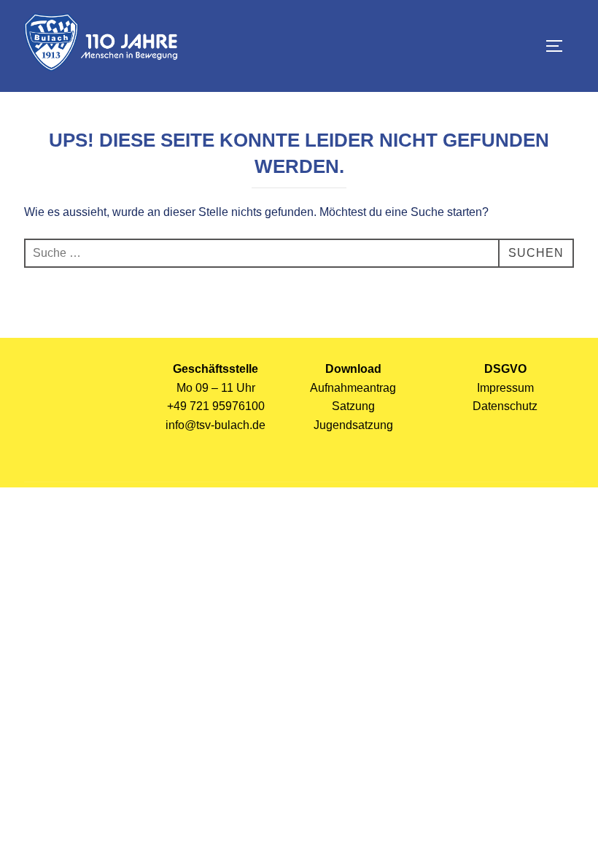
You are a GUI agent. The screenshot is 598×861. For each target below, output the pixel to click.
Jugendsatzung (353, 425)
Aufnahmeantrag (353, 388)
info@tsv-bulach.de (215, 425)
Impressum (505, 388)
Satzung (353, 406)
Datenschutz (505, 406)
